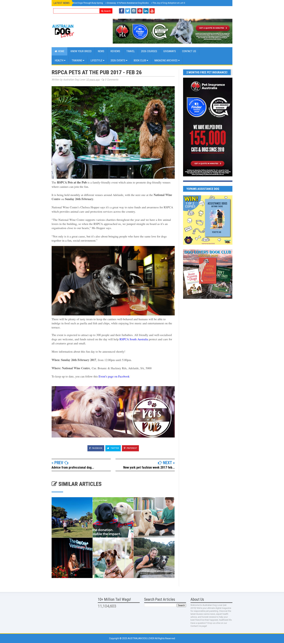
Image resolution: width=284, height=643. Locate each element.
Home (60, 51)
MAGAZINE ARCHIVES (166, 60)
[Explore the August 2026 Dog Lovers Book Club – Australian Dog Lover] (207, 297)
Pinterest (131, 448)
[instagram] (133, 10)
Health (59, 60)
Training (77, 60)
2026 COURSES (149, 51)
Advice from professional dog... (73, 467)
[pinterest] (139, 10)
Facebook (96, 448)
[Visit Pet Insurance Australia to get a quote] (172, 31)
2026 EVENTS (118, 60)
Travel (130, 51)
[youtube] (152, 10)
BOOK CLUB (140, 60)
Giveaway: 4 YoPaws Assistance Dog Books (127, 3)
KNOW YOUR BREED (81, 51)
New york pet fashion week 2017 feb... (149, 467)
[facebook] (121, 10)
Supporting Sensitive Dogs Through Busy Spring (79, 3)
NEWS (101, 51)
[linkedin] (146, 10)
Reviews (115, 51)
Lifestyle (97, 60)
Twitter (114, 448)
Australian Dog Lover (141, 638)
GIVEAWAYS (169, 51)
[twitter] (127, 10)
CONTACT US (189, 51)
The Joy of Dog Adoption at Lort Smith (170, 3)
